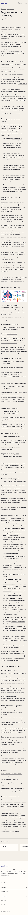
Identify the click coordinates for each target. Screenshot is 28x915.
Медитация (10, 9)
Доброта (4, 847)
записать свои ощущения (18, 622)
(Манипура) (22, 383)
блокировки (14, 553)
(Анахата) (15, 408)
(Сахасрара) (15, 479)
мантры (14, 609)
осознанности (5, 67)
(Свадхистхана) (17, 358)
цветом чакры (7, 603)
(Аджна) (16, 454)
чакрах (6, 71)
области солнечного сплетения (10, 395)
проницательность (18, 467)
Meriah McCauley (7, 16)
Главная (3, 9)
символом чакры (12, 334)
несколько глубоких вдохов (9, 343)
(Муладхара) (15, 324)
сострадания (4, 424)
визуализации (7, 591)
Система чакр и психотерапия (9, 779)
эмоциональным (22, 84)
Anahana (4, 3)
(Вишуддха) (14, 433)
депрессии (6, 150)
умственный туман (8, 167)
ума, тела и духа (6, 314)
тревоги (18, 148)
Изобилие (25, 847)
